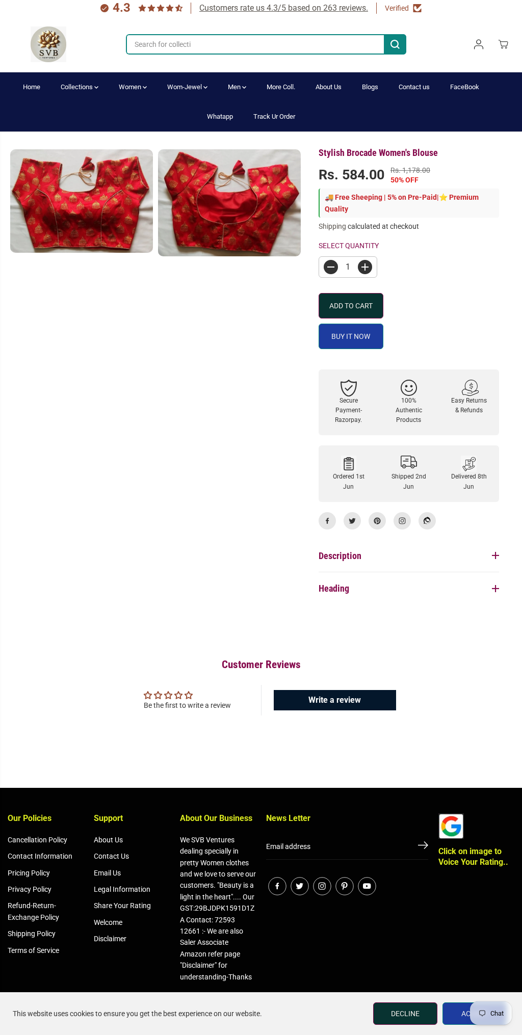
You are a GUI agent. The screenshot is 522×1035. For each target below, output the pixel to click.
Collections (77, 87)
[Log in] (478, 44)
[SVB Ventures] (48, 44)
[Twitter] (352, 520)
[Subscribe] (423, 847)
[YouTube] (367, 886)
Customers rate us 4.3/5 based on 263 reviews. (283, 8)
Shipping (332, 226)
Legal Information (122, 889)
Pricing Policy (29, 873)
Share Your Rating (122, 905)
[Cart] (503, 44)
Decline (405, 1014)
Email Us (107, 873)
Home (31, 87)
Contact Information (40, 856)
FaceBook (464, 87)
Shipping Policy (32, 934)
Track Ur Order (274, 116)
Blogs (370, 87)
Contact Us (111, 856)
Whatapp (220, 116)
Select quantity (349, 246)
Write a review (334, 700)
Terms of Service (33, 950)
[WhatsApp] (427, 520)
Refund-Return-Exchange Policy (33, 911)
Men (235, 87)
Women (131, 87)
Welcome (108, 922)
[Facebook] (327, 520)
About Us (329, 87)
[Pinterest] (377, 520)
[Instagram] (402, 520)
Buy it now (350, 336)
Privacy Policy (29, 889)
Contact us (414, 87)
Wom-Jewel (185, 87)
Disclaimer (110, 939)
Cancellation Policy (37, 840)
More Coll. (281, 87)
